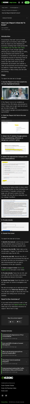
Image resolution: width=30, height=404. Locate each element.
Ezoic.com (4, 391)
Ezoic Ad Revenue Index (8, 388)
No (18, 322)
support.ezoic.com (19, 304)
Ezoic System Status (7, 385)
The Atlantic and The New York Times (13, 47)
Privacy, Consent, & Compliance (9, 10)
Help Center (5, 7)
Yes (12, 322)
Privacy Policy (4, 402)
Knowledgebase (14, 7)
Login (27, 2)
